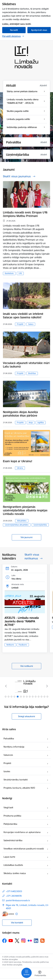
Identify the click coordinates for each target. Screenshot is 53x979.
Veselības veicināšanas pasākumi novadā (24, 848)
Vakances (8, 755)
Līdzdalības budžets (13, 865)
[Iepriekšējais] (6, 686)
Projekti (20, 324)
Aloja (31, 422)
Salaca (30, 324)
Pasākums (23, 645)
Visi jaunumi (26, 537)
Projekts (20, 422)
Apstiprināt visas (39, 30)
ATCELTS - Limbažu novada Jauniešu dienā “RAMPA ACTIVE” (22, 621)
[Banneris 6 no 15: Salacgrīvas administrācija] (27, 686)
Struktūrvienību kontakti (16, 779)
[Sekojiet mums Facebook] (4, 940)
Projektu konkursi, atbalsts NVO (19, 787)
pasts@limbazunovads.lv (18, 900)
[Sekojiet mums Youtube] (11, 940)
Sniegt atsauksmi (26, 716)
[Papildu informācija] (16, 914)
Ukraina (20, 468)
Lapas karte (9, 856)
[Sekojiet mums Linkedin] (36, 940)
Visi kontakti (17, 922)
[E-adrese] (8, 913)
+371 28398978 (14, 895)
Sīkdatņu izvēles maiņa (15, 873)
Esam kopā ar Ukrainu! (17, 461)
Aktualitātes (21, 521)
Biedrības (32, 373)
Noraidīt (14, 30)
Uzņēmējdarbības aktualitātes (17, 525)
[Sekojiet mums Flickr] (30, 940)
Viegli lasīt (8, 807)
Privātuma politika (12, 815)
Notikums (10, 645)
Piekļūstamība (10, 824)
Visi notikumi (26, 666)
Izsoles (7, 771)
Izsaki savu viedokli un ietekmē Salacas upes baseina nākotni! (23, 315)
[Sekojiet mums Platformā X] (17, 940)
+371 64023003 (14, 891)
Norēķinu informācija (14, 746)
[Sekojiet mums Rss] (42, 940)
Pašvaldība (9, 738)
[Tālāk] (47, 686)
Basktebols (9, 273)
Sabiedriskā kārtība (13, 840)
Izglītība (41, 422)
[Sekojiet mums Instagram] (23, 940)
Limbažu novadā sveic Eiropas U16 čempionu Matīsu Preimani (25, 214)
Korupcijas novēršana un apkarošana (22, 832)
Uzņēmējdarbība (40, 525)
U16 (20, 273)
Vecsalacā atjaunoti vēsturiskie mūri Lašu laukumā (26, 364)
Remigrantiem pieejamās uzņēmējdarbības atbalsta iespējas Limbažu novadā (25, 510)
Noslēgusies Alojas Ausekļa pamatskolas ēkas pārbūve (20, 413)
